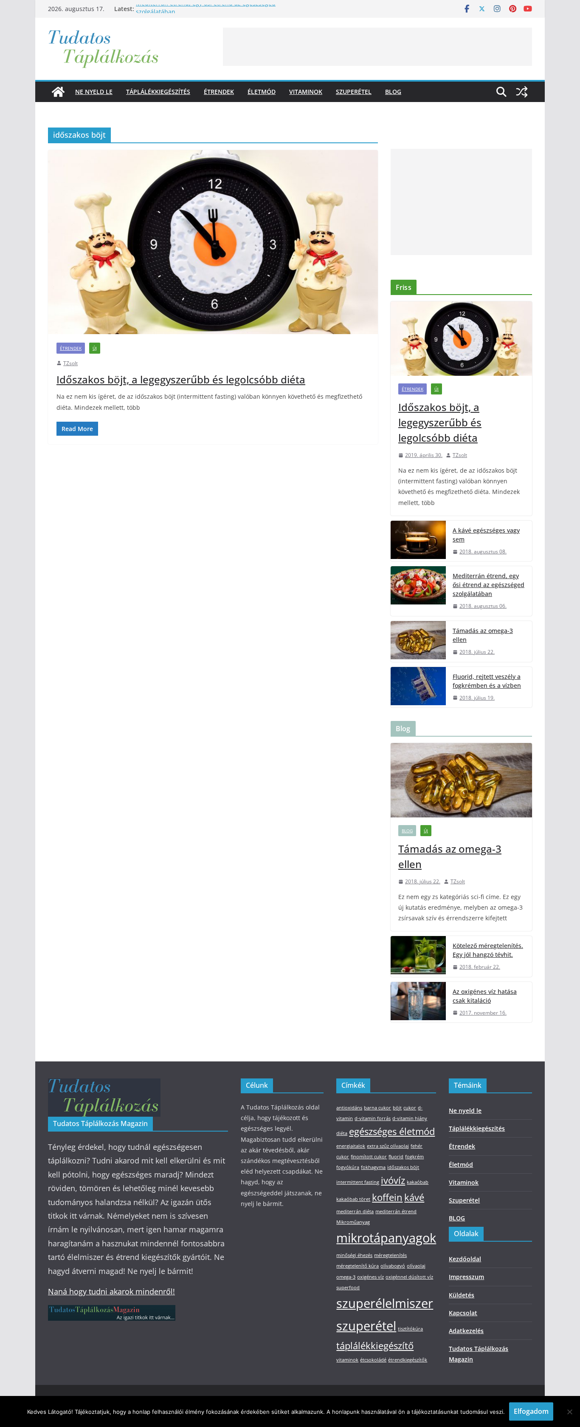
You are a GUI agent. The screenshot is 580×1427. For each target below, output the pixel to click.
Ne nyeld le (94, 92)
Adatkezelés (466, 1331)
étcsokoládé (373, 1360)
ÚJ (95, 348)
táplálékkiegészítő (375, 1345)
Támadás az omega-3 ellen (483, 635)
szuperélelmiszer (384, 1303)
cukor (409, 1108)
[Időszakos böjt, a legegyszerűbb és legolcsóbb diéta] (213, 242)
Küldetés (461, 1295)
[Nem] (569, 1411)
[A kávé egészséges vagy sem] (418, 541)
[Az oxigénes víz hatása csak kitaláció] (418, 1002)
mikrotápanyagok (386, 1237)
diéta (341, 1133)
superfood (348, 1288)
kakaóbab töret (353, 1199)
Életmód (262, 92)
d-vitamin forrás (373, 1118)
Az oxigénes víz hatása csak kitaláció (485, 995)
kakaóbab (417, 1182)
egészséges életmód (392, 1131)
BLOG (393, 92)
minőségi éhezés (354, 1255)
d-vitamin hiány (409, 1118)
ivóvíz (393, 1180)
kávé (414, 1197)
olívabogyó (392, 1266)
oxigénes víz (370, 1277)
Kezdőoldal (465, 1259)
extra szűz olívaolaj (388, 1146)
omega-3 (345, 1277)
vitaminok (347, 1360)
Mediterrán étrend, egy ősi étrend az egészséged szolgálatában (488, 585)
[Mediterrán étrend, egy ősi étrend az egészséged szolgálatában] (418, 591)
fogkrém (414, 1157)
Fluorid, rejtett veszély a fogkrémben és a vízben (487, 680)
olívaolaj (416, 1266)
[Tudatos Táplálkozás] (58, 92)
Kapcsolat (463, 1313)
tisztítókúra (410, 1329)
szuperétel (366, 1325)
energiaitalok (350, 1146)
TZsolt (70, 363)
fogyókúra (347, 1167)
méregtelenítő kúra (357, 1266)
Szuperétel (354, 92)
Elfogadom (531, 1411)
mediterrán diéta (355, 1211)
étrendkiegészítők (407, 1360)
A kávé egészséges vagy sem (486, 534)
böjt (397, 1108)
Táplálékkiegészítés (158, 92)
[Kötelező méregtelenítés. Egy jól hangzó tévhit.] (418, 956)
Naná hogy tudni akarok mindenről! (111, 1291)
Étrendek (219, 92)
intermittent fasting (357, 1182)
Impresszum (466, 1277)
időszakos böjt (403, 1167)
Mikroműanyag (353, 1222)
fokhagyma (373, 1167)
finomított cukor (369, 1157)
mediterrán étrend (396, 1211)
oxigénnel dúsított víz (409, 1277)
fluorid (396, 1157)
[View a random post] (522, 92)
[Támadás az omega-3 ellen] (418, 641)
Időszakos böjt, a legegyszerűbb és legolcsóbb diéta (180, 379)
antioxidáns (349, 1108)
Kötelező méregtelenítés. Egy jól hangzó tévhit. (488, 950)
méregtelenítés (390, 1255)
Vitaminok (305, 92)
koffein (387, 1197)
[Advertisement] (377, 47)
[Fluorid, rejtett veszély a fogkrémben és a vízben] (418, 687)
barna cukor (377, 1108)
